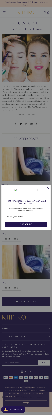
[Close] (48, 188)
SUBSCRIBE (26, 224)
